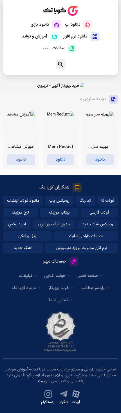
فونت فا (107, 201)
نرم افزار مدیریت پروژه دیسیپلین (81, 248)
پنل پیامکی (27, 236)
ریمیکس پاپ (59, 201)
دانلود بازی (40, 24)
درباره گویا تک (24, 288)
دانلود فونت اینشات (23, 201)
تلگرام (63, 402)
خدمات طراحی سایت (86, 236)
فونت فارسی (99, 213)
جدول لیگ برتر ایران (54, 224)
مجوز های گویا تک (60, 331)
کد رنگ (85, 201)
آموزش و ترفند (34, 36)
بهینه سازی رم (93, 99)
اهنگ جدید (23, 248)
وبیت (42, 381)
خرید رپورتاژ (58, 288)
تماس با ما (58, 300)
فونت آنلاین (54, 276)
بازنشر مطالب (93, 288)
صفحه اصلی (87, 276)
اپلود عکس (17, 224)
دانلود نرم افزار (75, 36)
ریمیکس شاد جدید (97, 224)
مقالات (58, 48)
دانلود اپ (72, 24)
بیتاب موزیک (59, 213)
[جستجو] (61, 64)
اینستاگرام (48, 402)
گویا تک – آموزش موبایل (60, 11)
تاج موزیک (20, 213)
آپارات (76, 402)
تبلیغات (25, 276)
